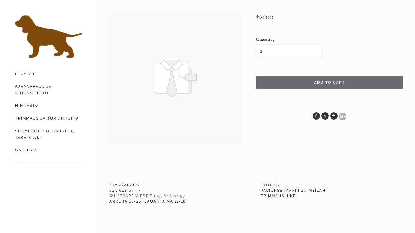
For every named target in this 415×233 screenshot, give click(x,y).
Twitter (325, 116)
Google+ (342, 116)
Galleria (26, 150)
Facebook (316, 116)
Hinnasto (27, 105)
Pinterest (334, 116)
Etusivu (25, 74)
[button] (329, 82)
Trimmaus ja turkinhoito (47, 118)
